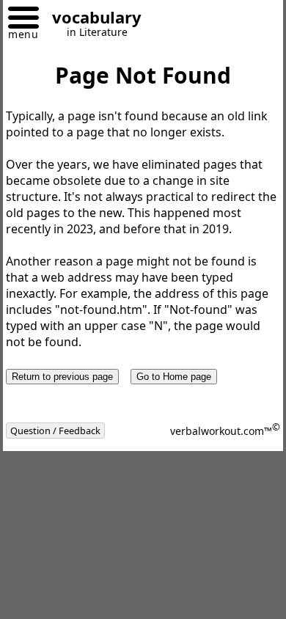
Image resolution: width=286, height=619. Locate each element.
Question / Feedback (55, 430)
